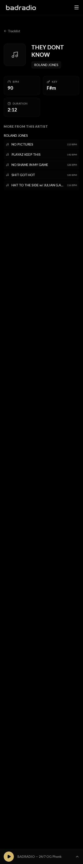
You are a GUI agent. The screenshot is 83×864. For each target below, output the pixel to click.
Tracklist (14, 31)
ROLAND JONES (46, 65)
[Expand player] (77, 857)
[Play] (9, 856)
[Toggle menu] (76, 7)
